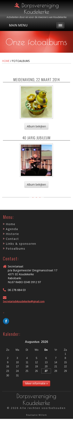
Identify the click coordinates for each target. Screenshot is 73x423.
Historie (12, 234)
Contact (12, 239)
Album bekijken (36, 126)
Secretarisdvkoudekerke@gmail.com (24, 301)
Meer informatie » (36, 383)
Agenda (12, 229)
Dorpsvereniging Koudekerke (40, 8)
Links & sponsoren (21, 243)
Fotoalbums (15, 248)
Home (6, 61)
